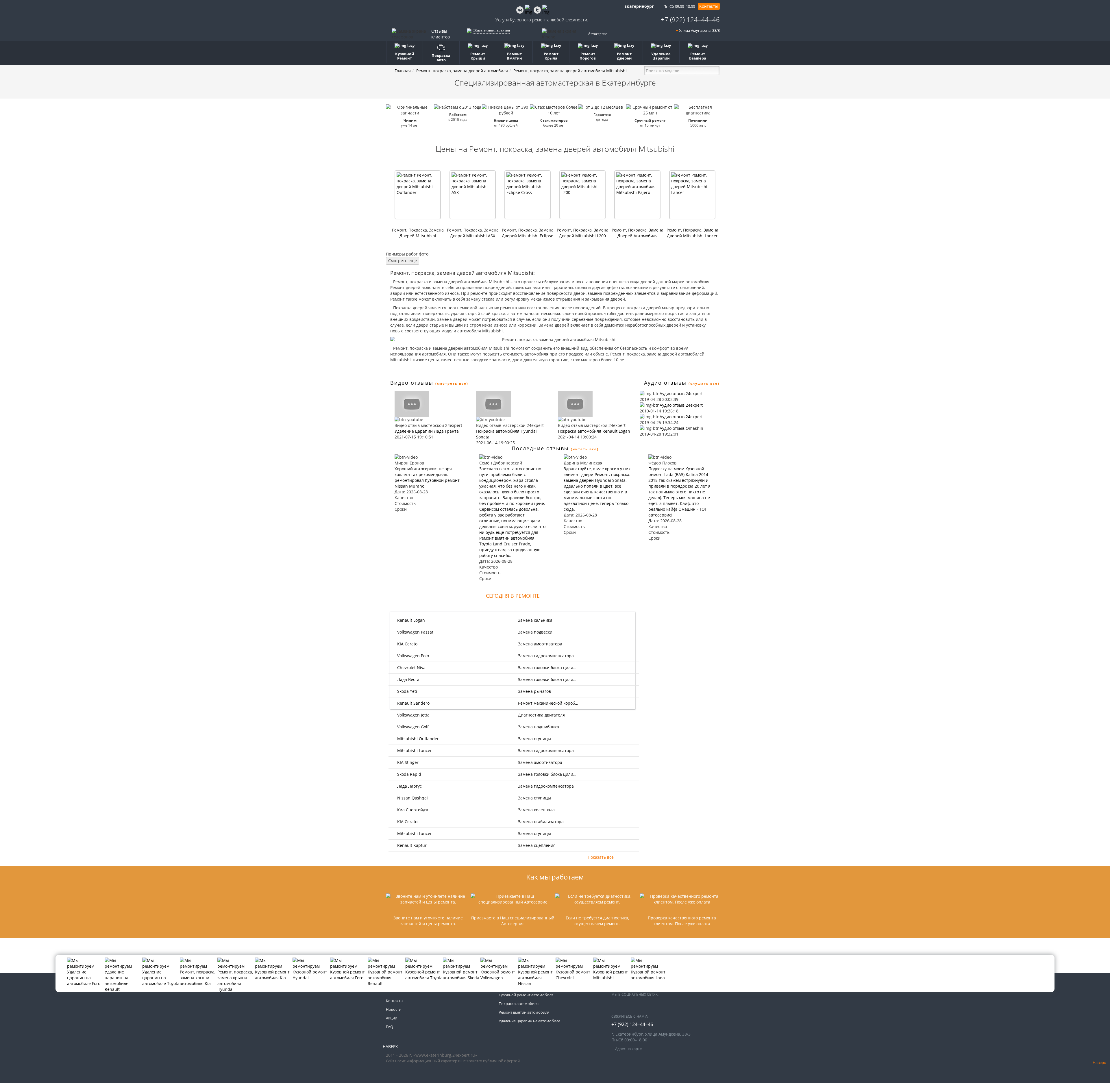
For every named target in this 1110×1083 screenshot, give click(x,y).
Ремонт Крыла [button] (551, 56)
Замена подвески (535, 632)
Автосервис (597, 34)
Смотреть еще (402, 260)
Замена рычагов (534, 691)
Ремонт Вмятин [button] (514, 56)
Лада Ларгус (409, 786)
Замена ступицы (534, 738)
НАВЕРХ (390, 1046)
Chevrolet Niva (411, 667)
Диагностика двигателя (541, 715)
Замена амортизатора (540, 644)
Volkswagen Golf (412, 727)
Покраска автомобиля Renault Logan (594, 431)
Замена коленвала (536, 809)
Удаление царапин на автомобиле (529, 1020)
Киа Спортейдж (412, 809)
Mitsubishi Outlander (417, 738)
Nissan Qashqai (412, 798)
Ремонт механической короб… (548, 703)
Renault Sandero (413, 703)
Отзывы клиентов (440, 34)
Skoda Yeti (406, 691)
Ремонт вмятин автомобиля (524, 1012)
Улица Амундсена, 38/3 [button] (699, 30)
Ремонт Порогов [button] (588, 56)
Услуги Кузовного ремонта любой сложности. (541, 20)
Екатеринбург (638, 6)
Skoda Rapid (408, 774)
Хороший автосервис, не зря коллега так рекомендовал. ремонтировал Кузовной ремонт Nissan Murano (427, 477)
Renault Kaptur (411, 845)
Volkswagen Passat (414, 632)
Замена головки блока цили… (547, 667)
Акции (391, 1018)
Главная (403, 70)
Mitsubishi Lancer (414, 750)
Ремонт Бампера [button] (697, 56)
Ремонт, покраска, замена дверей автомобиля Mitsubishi (570, 70)
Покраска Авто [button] (441, 57)
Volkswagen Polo (412, 655)
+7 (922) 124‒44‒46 (690, 19)
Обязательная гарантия (491, 30)
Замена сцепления (537, 845)
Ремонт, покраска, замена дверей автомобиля (462, 70)
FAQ (389, 1026)
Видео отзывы (411, 382)
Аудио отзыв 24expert (681, 393)
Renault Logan (410, 620)
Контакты (708, 6)
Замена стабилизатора (541, 821)
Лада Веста (407, 679)
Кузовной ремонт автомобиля (526, 994)
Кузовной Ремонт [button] (404, 56)
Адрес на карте (628, 1048)
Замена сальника (535, 620)
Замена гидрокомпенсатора (546, 655)
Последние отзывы (540, 448)
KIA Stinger (407, 762)
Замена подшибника (538, 727)
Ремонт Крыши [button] (477, 56)
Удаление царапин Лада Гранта (427, 431)
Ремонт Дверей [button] (624, 56)
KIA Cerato (406, 644)
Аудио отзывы (665, 382)
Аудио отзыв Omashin (681, 428)
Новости (393, 1009)
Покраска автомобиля (519, 1003)
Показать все (601, 857)
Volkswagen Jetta (413, 715)
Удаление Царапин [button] (661, 56)
